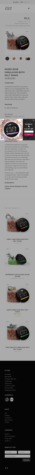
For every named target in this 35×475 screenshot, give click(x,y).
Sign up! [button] (28, 134)
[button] (33, 120)
